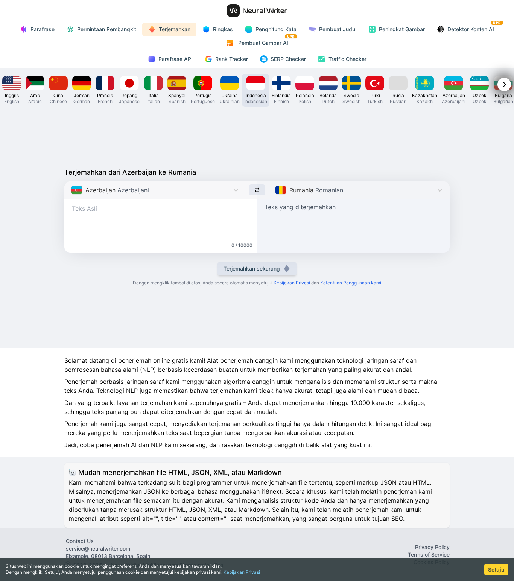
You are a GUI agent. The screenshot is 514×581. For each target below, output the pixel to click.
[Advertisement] (257, 135)
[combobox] (72, 190)
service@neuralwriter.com (98, 548)
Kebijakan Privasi (242, 572)
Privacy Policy (432, 547)
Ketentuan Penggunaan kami (350, 283)
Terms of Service (429, 554)
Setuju (496, 569)
